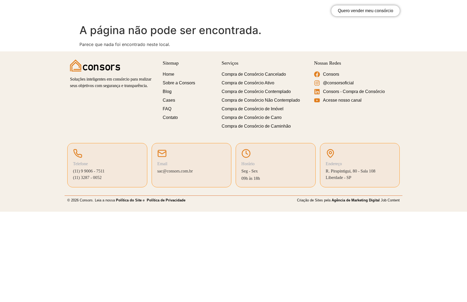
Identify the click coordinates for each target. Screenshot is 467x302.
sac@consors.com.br (175, 171)
